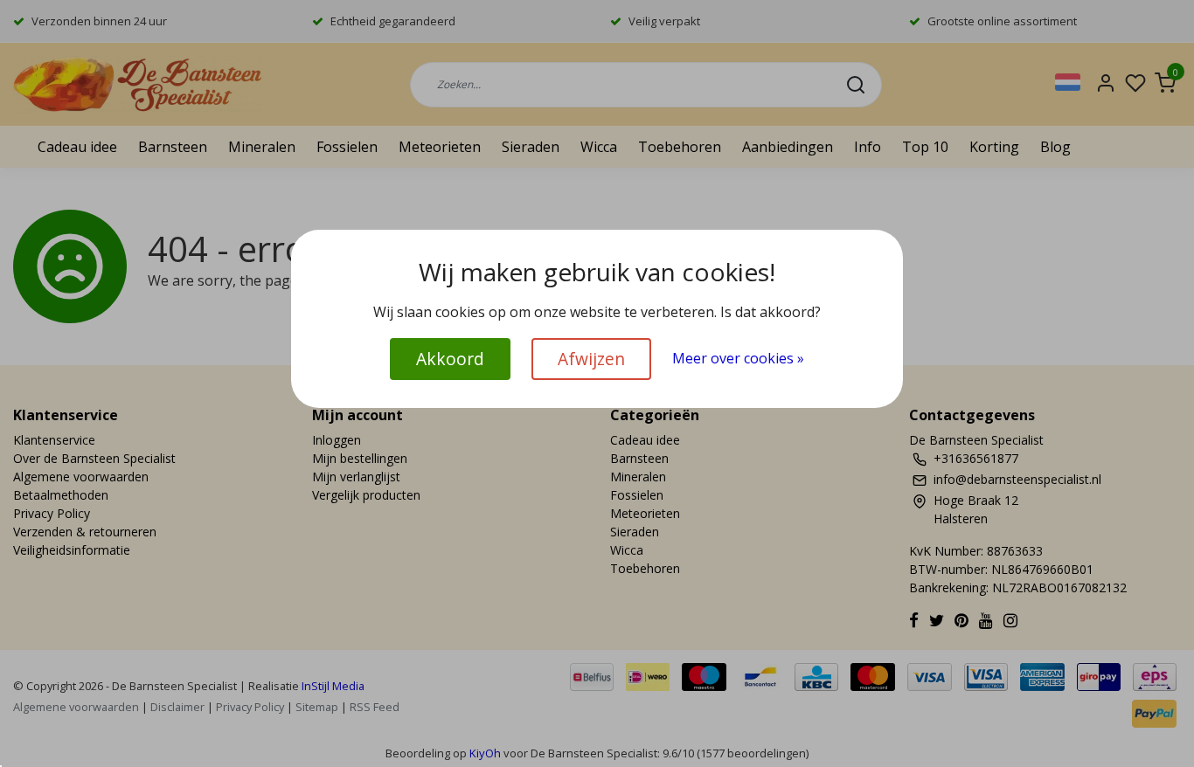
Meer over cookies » (738, 358)
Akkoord (450, 358)
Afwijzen (591, 358)
